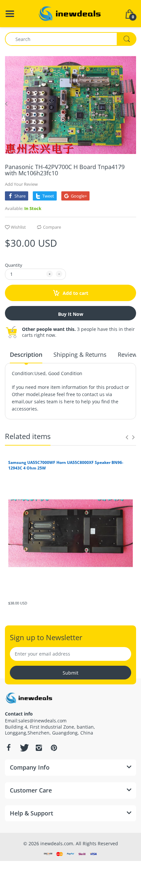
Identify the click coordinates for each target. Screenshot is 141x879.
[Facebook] (8, 747)
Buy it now (70, 314)
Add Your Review (21, 184)
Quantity (13, 265)
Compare (52, 227)
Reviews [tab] (129, 354)
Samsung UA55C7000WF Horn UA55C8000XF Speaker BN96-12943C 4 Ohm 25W (65, 465)
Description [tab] (26, 354)
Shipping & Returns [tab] (80, 354)
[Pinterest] (53, 747)
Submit (70, 673)
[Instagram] (38, 747)
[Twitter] (23, 747)
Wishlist (18, 227)
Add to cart (74, 293)
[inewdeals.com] (70, 13)
